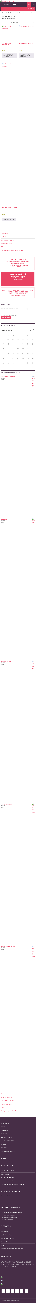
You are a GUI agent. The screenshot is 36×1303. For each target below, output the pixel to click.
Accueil (4, 13)
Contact (3, 1148)
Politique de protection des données (12, 250)
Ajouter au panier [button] (8, 55)
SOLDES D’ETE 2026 (7, 1171)
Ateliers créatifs (6, 1137)
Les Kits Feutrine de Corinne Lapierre (12, 1184)
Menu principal (33, 4)
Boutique (4, 1134)
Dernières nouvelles (8, 1151)
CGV (2, 247)
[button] (30, 9)
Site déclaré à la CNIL (7, 240)
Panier (3, 1127)
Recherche (6, 317)
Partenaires (4, 233)
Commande (4, 1130)
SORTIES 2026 (5, 1174)
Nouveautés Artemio (7, 1181)
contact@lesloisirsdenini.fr (9, 1217)
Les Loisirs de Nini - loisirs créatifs (11, 1212)
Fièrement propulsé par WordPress (10, 1300)
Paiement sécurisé (6, 243)
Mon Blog (4, 1144)
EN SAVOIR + (17, 282)
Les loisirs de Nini (8, 5)
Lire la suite (8, 219)
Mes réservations (8, 1141)
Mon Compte (5, 1123)
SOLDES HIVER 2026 (7, 1177)
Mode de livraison (6, 236)
